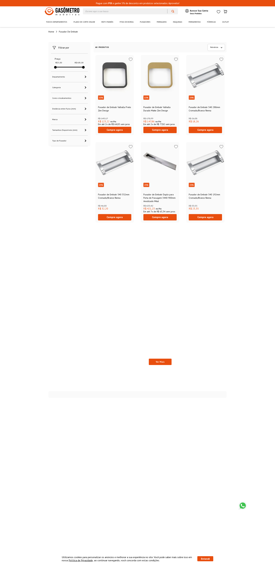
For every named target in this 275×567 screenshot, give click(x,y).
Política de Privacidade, (81, 560)
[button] (69, 77)
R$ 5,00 (58, 63)
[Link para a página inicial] (51, 31)
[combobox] (130, 11)
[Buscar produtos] (171, 11)
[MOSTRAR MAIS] (160, 362)
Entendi (205, 558)
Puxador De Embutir (68, 31)
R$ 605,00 (79, 63)
